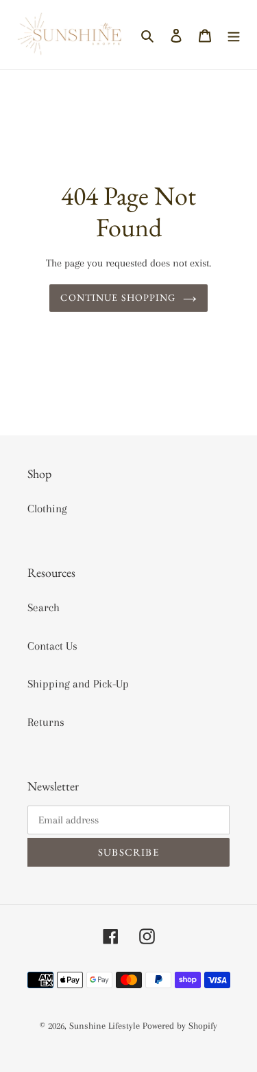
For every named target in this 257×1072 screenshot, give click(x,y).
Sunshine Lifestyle (104, 1025)
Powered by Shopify (180, 1025)
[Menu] (233, 35)
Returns (45, 722)
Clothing (47, 508)
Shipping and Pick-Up (78, 683)
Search (43, 607)
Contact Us (52, 645)
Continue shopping (117, 297)
